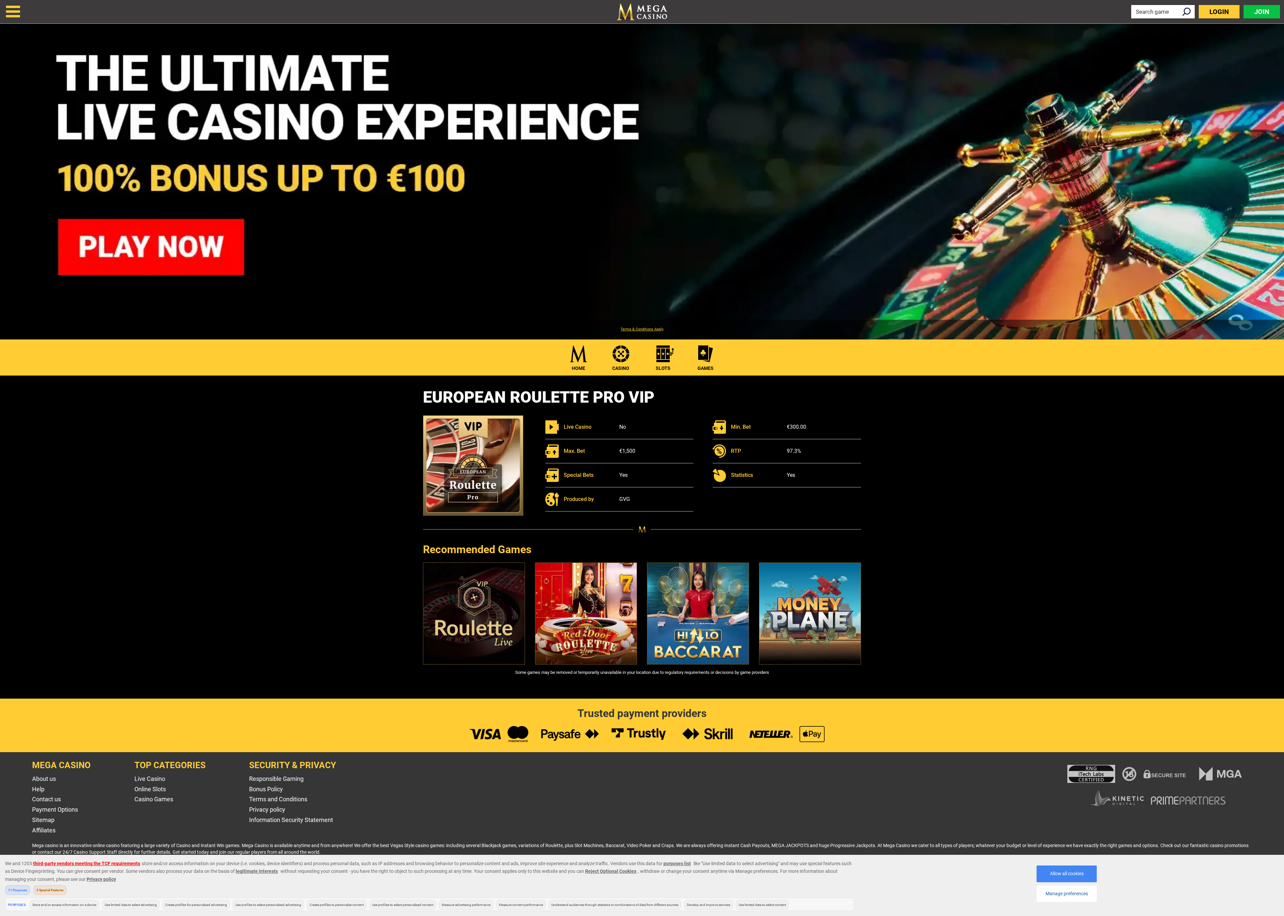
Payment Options (55, 809)
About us (44, 778)
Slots (663, 368)
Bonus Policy (266, 789)
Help (38, 789)
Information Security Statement (291, 819)
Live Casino (149, 778)
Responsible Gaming (276, 778)
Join (1261, 12)
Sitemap (43, 819)
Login (1219, 12)
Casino (620, 368)
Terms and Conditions (278, 799)
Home (578, 368)
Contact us (46, 799)
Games (706, 368)
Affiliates (44, 830)
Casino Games (153, 799)
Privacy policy (267, 809)
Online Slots (150, 789)
